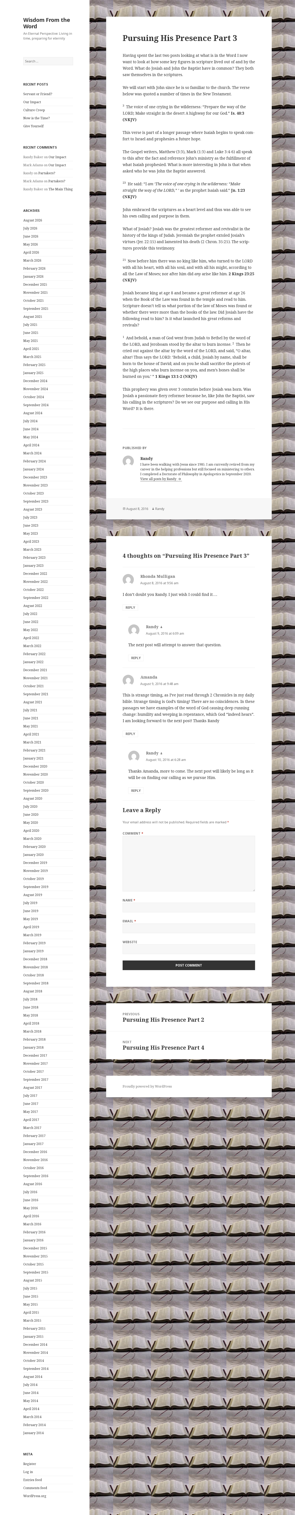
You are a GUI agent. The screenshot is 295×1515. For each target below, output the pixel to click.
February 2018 (34, 1039)
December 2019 (35, 862)
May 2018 (30, 1015)
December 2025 (35, 284)
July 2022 (30, 614)
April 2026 (31, 252)
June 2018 (30, 1007)
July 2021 (30, 710)
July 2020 (30, 806)
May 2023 (30, 533)
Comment (133, 833)
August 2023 (32, 509)
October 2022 (33, 589)
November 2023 (35, 485)
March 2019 (32, 935)
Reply (130, 607)
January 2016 (33, 1240)
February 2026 (34, 268)
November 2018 (35, 967)
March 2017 (32, 1128)
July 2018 (30, 999)
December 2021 (35, 670)
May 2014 (30, 1401)
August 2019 (32, 895)
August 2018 (32, 991)
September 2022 (35, 597)
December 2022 (35, 573)
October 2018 (33, 975)
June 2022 (30, 622)
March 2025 (32, 357)
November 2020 (35, 774)
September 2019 (35, 887)
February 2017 (34, 1136)
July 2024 (30, 421)
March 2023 (32, 549)
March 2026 (32, 260)
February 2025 (34, 365)
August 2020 (32, 798)
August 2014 (32, 1376)
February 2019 (34, 943)
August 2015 (32, 1280)
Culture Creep (34, 110)
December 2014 (35, 1344)
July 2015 (30, 1288)
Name (129, 900)
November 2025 (35, 292)
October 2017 (33, 1071)
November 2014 (35, 1352)
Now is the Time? (36, 118)
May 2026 (30, 244)
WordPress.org (34, 1496)
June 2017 (30, 1103)
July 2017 (30, 1095)
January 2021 (33, 758)
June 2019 (30, 911)
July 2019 (30, 903)
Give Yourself (33, 126)
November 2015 (35, 1256)
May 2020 (30, 822)
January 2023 (33, 565)
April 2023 (31, 541)
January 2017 (33, 1144)
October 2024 (33, 397)
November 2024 (35, 389)
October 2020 (33, 782)
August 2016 (32, 1184)
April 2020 (31, 830)
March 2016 (32, 1224)
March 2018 (32, 1031)
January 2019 (33, 951)
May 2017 (30, 1111)
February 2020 (34, 846)
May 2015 (30, 1304)
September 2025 (35, 308)
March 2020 (32, 838)
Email (129, 921)
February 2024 (34, 461)
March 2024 (32, 453)
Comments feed (35, 1488)
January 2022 (33, 662)
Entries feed (32, 1480)
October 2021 (33, 686)
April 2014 (31, 1409)
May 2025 (30, 340)
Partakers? (46, 173)
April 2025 (31, 349)
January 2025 (33, 373)
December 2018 (35, 959)
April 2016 (31, 1216)
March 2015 (32, 1320)
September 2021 (35, 694)
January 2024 (33, 469)
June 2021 (30, 718)
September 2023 (35, 501)
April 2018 (31, 1023)
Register (29, 1464)
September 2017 (35, 1079)
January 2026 (33, 276)
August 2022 (32, 606)
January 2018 (33, 1047)
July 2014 (30, 1384)
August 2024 (32, 413)
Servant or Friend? (37, 94)
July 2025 (30, 324)
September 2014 (35, 1368)
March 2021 (32, 742)
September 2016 (35, 1176)
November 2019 (35, 871)
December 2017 (35, 1055)
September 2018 (35, 983)
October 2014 (33, 1360)
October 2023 (33, 493)
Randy (159, 509)
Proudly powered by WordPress (147, 1086)
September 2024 (35, 405)
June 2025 (30, 332)
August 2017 (32, 1087)
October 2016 (33, 1168)
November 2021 (35, 678)
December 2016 (35, 1152)
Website (130, 942)
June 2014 (30, 1393)
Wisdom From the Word (46, 23)
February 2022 (34, 654)
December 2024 (35, 381)
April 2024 (31, 445)
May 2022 (30, 630)
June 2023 (30, 525)
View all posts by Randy (158, 479)
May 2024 (30, 437)
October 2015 (33, 1264)
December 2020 (35, 766)
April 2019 (31, 927)
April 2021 (31, 734)
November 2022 (35, 581)
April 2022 (31, 638)
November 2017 (35, 1063)
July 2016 (30, 1192)
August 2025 (32, 316)
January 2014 (33, 1433)
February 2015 (34, 1328)
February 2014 (34, 1425)
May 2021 (30, 726)
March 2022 (32, 646)
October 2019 (33, 879)
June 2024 (30, 429)
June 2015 (30, 1296)
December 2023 (35, 477)
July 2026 (30, 228)
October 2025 (33, 300)
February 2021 (34, 750)
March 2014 (32, 1417)
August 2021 (32, 702)
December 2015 (35, 1248)
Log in (28, 1472)
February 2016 (34, 1232)
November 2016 (35, 1160)
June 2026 (30, 236)
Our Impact (32, 102)
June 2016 (30, 1200)
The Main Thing (61, 189)
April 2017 (31, 1119)
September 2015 (35, 1272)
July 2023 (30, 517)
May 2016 (30, 1208)
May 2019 (30, 919)
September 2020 (35, 790)
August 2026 (32, 220)
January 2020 (33, 854)
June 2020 (30, 814)
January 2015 (33, 1336)
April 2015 (31, 1312)
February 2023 (34, 557)
